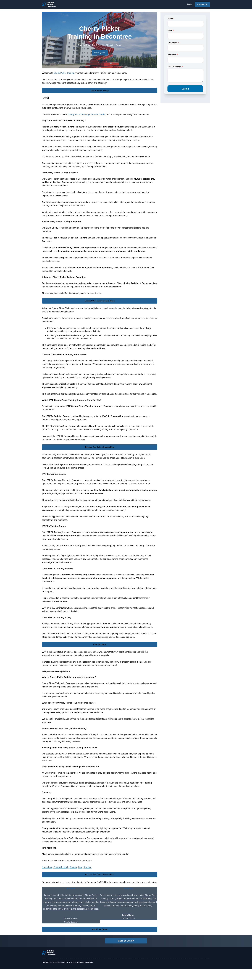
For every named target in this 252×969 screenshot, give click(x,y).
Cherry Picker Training (64, 73)
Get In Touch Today (100, 91)
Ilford (80, 867)
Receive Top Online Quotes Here (99, 447)
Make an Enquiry (126, 941)
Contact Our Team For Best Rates (100, 301)
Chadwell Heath (61, 867)
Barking (73, 867)
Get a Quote (99, 53)
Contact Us (202, 4)
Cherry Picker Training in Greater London (87, 114)
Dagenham (47, 867)
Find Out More (99, 644)
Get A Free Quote (99, 929)
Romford (87, 867)
